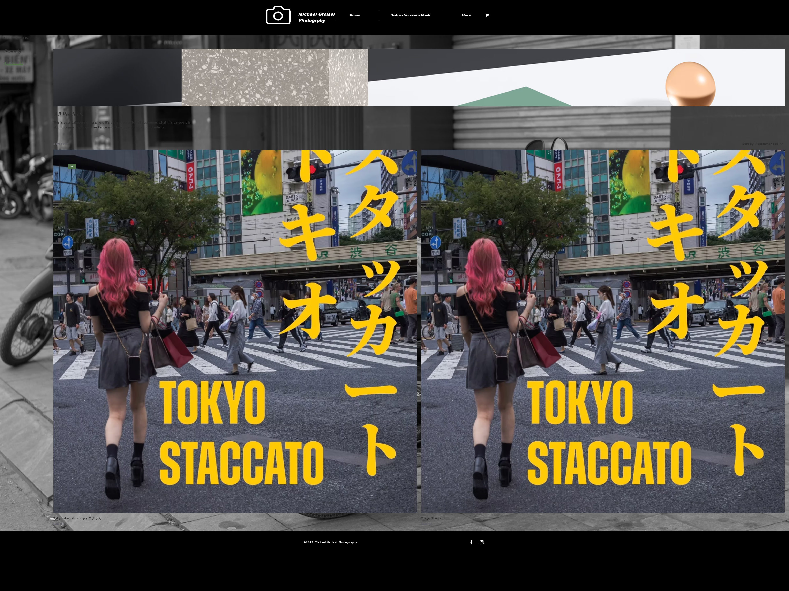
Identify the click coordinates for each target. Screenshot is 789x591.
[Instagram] (482, 542)
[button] (490, 15)
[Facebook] (471, 542)
